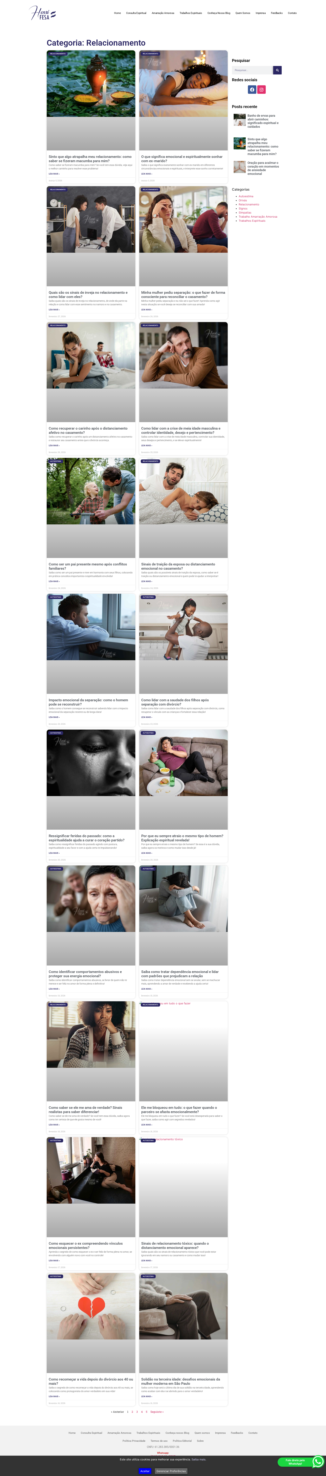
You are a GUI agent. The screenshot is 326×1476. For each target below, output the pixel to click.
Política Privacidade (134, 1440)
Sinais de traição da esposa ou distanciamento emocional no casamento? (178, 566)
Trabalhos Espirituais (191, 13)
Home (117, 13)
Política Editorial (182, 1440)
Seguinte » (157, 1411)
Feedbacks (277, 13)
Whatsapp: (163, 1452)
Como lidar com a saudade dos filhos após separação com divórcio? (175, 702)
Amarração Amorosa (163, 13)
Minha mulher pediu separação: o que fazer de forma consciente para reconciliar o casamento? (183, 295)
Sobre (200, 1440)
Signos (243, 208)
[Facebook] (252, 89)
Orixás (243, 200)
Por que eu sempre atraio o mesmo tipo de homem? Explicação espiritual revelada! (182, 838)
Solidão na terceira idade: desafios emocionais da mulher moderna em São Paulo (180, 1381)
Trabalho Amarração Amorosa (258, 216)
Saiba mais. (199, 1459)
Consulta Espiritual (136, 13)
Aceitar (145, 1471)
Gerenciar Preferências (171, 1471)
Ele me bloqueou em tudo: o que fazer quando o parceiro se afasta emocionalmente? (179, 1110)
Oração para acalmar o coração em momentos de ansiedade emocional (263, 168)
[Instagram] (261, 89)
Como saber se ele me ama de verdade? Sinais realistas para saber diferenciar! (85, 1110)
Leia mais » (54, 174)
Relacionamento (249, 204)
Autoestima (246, 196)
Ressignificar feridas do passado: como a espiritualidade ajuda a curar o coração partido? (86, 838)
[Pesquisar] (277, 70)
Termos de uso (159, 1440)
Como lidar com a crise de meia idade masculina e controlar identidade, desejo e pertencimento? (180, 430)
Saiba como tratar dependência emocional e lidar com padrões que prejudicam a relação (180, 974)
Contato (292, 13)
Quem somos (243, 13)
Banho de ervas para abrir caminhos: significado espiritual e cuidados (263, 121)
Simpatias (245, 212)
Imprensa (261, 13)
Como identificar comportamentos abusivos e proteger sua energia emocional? (85, 974)
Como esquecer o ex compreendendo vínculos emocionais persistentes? (86, 1245)
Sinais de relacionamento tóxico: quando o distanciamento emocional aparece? (175, 1245)
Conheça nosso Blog (218, 13)
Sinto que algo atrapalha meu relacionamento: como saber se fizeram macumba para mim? (90, 159)
